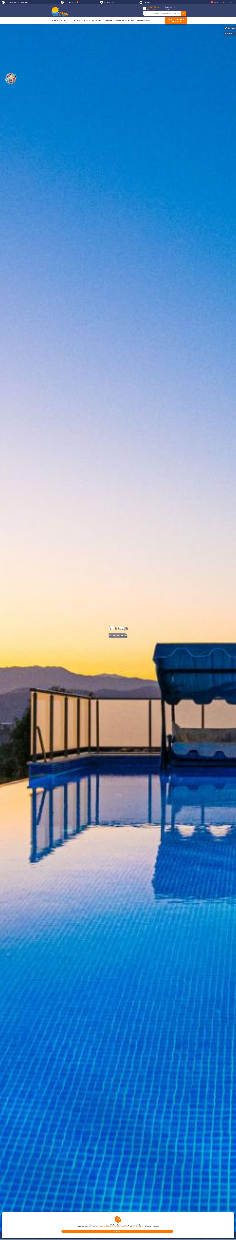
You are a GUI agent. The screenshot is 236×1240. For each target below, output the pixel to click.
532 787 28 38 (153, 7)
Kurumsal (120, 20)
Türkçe (216, 2)
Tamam (118, 1231)
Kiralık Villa (97, 20)
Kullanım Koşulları (138, 1227)
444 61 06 (151, 9)
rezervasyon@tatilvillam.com (17, 2)
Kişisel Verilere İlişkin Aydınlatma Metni (113, 1227)
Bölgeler (64, 20)
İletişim (131, 20)
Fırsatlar (108, 20)
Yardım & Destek (143, 20)
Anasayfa (54, 20)
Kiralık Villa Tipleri (80, 20)
